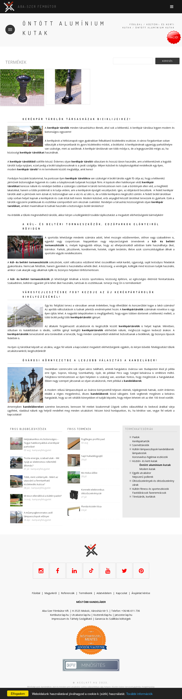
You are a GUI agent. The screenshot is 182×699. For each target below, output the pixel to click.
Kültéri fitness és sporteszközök (150, 488)
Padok (136, 437)
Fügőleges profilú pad (93, 439)
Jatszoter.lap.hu (123, 615)
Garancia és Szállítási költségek (113, 618)
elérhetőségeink (110, 347)
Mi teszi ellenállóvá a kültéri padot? (43, 495)
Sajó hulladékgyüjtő (92, 456)
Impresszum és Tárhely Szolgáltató (72, 618)
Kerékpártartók (140, 441)
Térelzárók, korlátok (143, 496)
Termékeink (85, 593)
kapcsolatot (14, 414)
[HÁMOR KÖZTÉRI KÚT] (22, 87)
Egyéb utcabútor (141, 473)
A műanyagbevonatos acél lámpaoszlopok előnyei (38, 514)
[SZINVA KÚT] (68, 87)
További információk (139, 693)
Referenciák (67, 593)
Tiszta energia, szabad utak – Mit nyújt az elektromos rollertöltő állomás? (41, 462)
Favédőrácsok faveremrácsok (149, 492)
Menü (10, 29)
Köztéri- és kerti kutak (144, 461)
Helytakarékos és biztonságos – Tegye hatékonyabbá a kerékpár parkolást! (41, 443)
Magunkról (50, 593)
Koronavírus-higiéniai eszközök (150, 457)
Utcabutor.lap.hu (81, 615)
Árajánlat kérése (141, 593)
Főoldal (136, 24)
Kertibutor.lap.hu (59, 615)
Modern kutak (147, 469)
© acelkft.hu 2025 (90, 682)
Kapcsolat (121, 593)
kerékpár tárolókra (77, 178)
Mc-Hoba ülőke (89, 472)
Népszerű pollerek (142, 476)
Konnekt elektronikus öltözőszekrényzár (92, 491)
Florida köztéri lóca (91, 506)
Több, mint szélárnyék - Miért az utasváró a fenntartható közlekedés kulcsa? (41, 480)
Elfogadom (18, 693)
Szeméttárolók (140, 445)
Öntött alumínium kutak (155, 465)
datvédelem (105, 593)
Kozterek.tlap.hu (102, 615)
